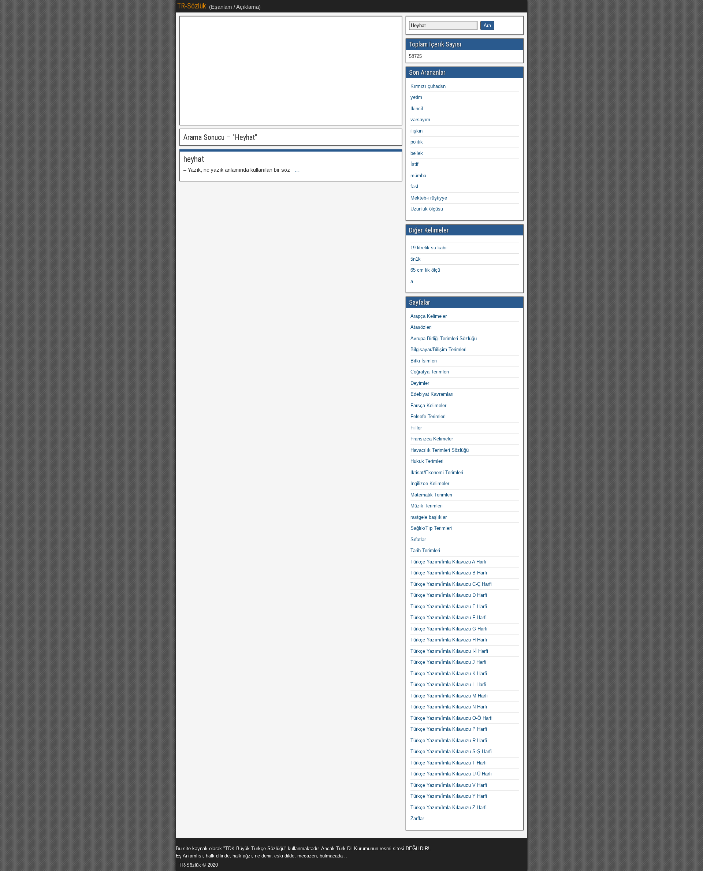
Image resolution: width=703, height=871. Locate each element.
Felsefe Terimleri (428, 416)
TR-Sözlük (191, 5)
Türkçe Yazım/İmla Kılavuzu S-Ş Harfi (451, 751)
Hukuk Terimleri (426, 461)
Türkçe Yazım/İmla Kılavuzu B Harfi (448, 573)
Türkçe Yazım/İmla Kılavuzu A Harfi (448, 562)
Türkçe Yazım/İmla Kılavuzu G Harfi (448, 629)
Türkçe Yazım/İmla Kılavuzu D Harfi (448, 595)
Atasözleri (421, 327)
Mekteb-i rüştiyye (428, 198)
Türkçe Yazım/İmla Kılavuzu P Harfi (448, 729)
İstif (414, 164)
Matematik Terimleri (431, 495)
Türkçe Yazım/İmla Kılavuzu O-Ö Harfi (451, 718)
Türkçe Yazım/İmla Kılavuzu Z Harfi (448, 807)
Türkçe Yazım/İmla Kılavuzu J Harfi (448, 662)
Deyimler (419, 383)
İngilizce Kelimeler (429, 483)
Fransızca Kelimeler (431, 439)
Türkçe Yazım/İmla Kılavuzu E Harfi (448, 606)
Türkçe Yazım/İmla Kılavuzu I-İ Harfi (449, 651)
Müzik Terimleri (426, 506)
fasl (414, 186)
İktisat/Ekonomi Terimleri (436, 472)
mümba (418, 175)
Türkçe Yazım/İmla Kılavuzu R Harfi (448, 740)
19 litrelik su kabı (428, 247)
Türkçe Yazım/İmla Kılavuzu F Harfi (448, 617)
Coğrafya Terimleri (429, 372)
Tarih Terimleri (425, 550)
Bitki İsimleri (423, 361)
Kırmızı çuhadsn (428, 86)
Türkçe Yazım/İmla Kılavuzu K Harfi (448, 673)
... (297, 170)
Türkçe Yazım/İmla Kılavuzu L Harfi (448, 684)
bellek (416, 153)
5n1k (415, 259)
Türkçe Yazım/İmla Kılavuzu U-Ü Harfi (451, 774)
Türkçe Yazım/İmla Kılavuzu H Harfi (448, 640)
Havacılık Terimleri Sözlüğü (439, 450)
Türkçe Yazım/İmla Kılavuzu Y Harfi (448, 796)
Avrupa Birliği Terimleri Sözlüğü (443, 338)
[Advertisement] (291, 70)
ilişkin (416, 131)
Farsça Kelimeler (428, 405)
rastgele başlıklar (428, 517)
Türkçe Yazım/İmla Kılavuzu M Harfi (449, 696)
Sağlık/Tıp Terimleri (431, 528)
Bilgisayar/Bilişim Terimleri (438, 349)
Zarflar (417, 818)
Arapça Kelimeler (428, 316)
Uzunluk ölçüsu (426, 209)
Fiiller (416, 428)
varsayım (420, 119)
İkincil (416, 108)
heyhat (193, 159)
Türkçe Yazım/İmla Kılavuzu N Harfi (448, 707)
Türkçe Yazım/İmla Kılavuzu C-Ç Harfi (451, 584)
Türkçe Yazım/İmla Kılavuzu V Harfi (448, 785)
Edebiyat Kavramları (432, 394)
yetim (416, 97)
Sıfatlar (418, 539)
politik (416, 142)
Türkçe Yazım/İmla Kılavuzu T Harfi (448, 763)
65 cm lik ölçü (425, 270)
